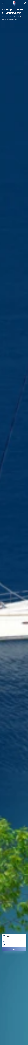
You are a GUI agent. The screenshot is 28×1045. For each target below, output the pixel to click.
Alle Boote (9, 945)
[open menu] (3, 3)
